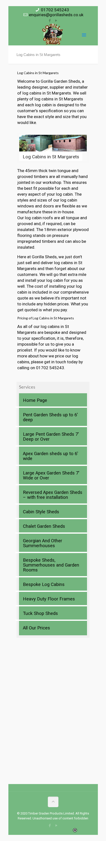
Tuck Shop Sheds (40, 613)
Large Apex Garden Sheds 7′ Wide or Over (51, 475)
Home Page (35, 400)
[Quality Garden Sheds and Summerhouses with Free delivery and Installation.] (53, 34)
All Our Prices (36, 628)
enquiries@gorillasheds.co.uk (56, 14)
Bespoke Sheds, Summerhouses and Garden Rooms (51, 565)
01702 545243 (55, 9)
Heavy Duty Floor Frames (49, 599)
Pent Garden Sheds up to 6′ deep (50, 417)
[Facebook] (50, 20)
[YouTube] (56, 20)
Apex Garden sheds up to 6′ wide (50, 456)
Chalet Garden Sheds (44, 526)
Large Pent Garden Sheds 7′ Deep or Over (51, 437)
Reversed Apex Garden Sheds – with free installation (52, 495)
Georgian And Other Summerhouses (42, 543)
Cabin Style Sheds (41, 512)
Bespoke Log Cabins (44, 584)
